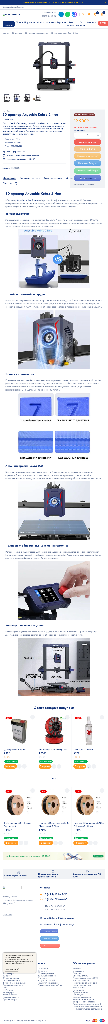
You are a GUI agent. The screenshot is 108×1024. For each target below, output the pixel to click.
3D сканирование (46, 973)
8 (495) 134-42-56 (56, 894)
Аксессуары (8, 992)
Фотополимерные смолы (14, 982)
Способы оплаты (80, 975)
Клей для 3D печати (83, 749)
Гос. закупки (78, 994)
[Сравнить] (24, 766)
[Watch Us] (3, 911)
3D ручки (7, 975)
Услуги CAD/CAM (46, 980)
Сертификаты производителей (87, 1004)
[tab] (9, 178)
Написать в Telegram (87, 163)
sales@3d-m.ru (49, 12)
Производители (80, 992)
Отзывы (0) (10, 183)
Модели (70, 178)
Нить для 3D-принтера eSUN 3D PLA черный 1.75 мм (89, 825)
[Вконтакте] (10, 911)
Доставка (86, 178)
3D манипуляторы (11, 978)
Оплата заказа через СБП (85, 978)
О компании (78, 971)
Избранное (97, 13)
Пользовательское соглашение (87, 1008)
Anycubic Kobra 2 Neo (27, 200)
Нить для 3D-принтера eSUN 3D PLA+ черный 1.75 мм (54, 825)
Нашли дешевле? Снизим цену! (85, 127)
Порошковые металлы (13, 985)
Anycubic (6, 111)
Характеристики (30, 178)
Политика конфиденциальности (87, 1006)
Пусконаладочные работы (50, 985)
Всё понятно (12, 969)
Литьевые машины (11, 997)
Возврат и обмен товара (84, 1001)
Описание (9, 178)
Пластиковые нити (11, 980)
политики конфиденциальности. (19, 962)
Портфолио (43, 968)
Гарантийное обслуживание (86, 982)
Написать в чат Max (50, 931)
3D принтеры (17, 33)
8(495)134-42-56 (49, 16)
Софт (5, 987)
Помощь (77, 973)
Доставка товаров (81, 980)
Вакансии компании (82, 997)
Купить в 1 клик (87, 148)
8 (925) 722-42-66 (56, 899)
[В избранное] (19, 766)
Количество (79, 130)
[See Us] (7, 911)
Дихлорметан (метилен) (15, 749)
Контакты (77, 968)
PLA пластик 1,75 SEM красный (53, 749)
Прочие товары (10, 999)
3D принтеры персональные (36, 33)
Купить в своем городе (83, 999)
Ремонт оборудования (48, 982)
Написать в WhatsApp (87, 170)
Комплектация (53, 178)
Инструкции (78, 989)
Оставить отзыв (8, 119)
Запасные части (10, 994)
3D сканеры (8, 973)
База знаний (79, 987)
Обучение (42, 978)
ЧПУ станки (8, 989)
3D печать (42, 971)
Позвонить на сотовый (87, 155)
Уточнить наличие (87, 142)
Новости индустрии (82, 985)
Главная (6, 33)
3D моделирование (47, 975)
